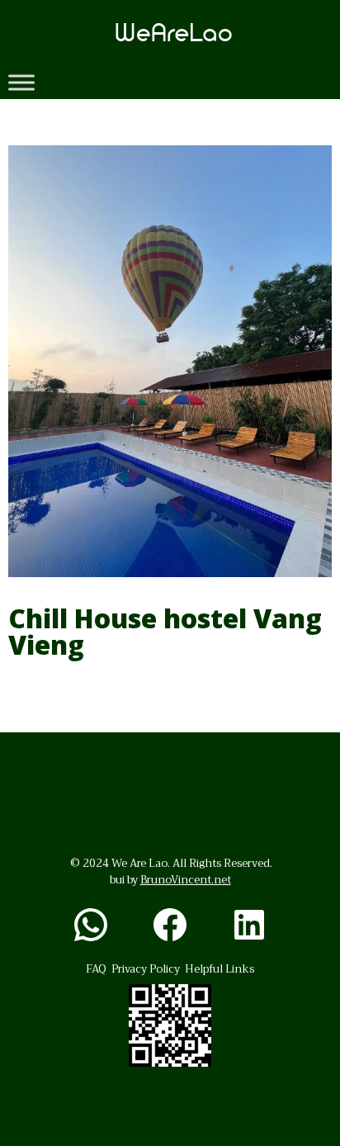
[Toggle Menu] (21, 82)
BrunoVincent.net (185, 879)
